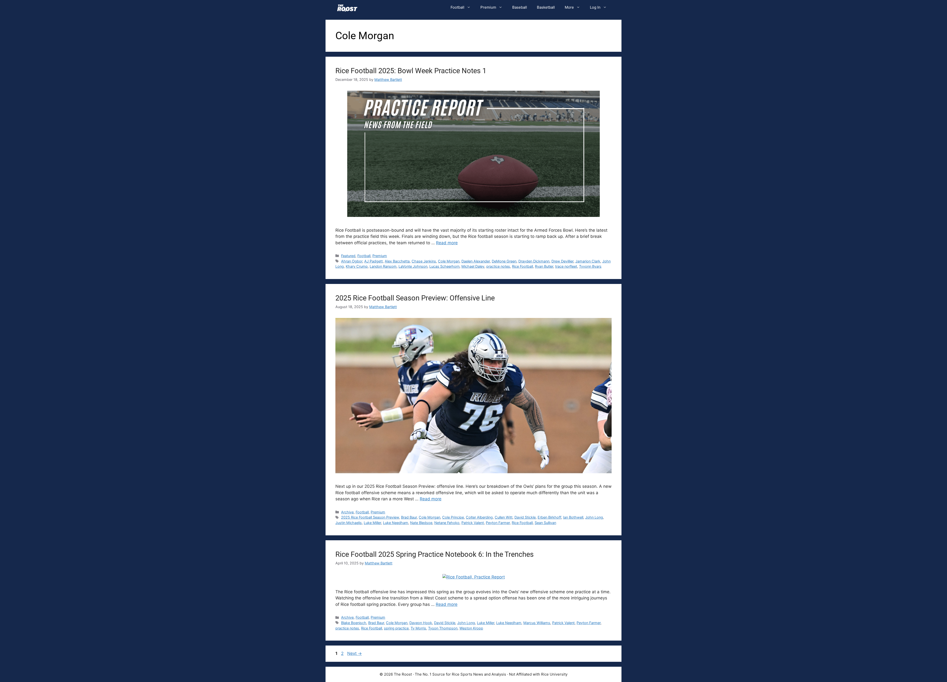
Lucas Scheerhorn (444, 266)
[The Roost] (347, 7)
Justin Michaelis (348, 523)
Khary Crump (357, 266)
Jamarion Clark (587, 261)
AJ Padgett (373, 261)
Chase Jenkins (424, 261)
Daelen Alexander (475, 261)
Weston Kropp (471, 628)
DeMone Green (504, 261)
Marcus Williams (536, 623)
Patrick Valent (472, 523)
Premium (488, 7)
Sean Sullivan (545, 523)
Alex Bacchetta (397, 261)
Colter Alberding (479, 517)
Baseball (519, 7)
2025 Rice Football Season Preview (370, 517)
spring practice (396, 628)
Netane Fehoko (446, 523)
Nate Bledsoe (421, 523)
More (569, 7)
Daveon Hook (420, 623)
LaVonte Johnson (413, 266)
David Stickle (525, 517)
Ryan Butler (544, 266)
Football (457, 7)
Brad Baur (409, 517)
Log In (595, 7)
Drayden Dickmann (533, 261)
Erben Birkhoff (549, 517)
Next (354, 653)
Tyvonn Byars (590, 266)
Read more (447, 242)
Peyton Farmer (498, 523)
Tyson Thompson (442, 628)
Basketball (546, 7)
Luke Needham (395, 523)
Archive (347, 512)
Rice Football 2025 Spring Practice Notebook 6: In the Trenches (434, 554)
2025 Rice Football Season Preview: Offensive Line (415, 298)
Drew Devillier (562, 261)
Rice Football (522, 266)
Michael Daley (472, 266)
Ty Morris (418, 628)
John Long (594, 517)
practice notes (498, 266)
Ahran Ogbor (351, 261)
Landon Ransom (383, 266)
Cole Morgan (448, 261)
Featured (348, 256)
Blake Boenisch (353, 623)
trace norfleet (566, 266)
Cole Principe (453, 517)
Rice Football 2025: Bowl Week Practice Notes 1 (410, 71)
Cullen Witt (503, 517)
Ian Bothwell (573, 517)
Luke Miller (372, 523)
